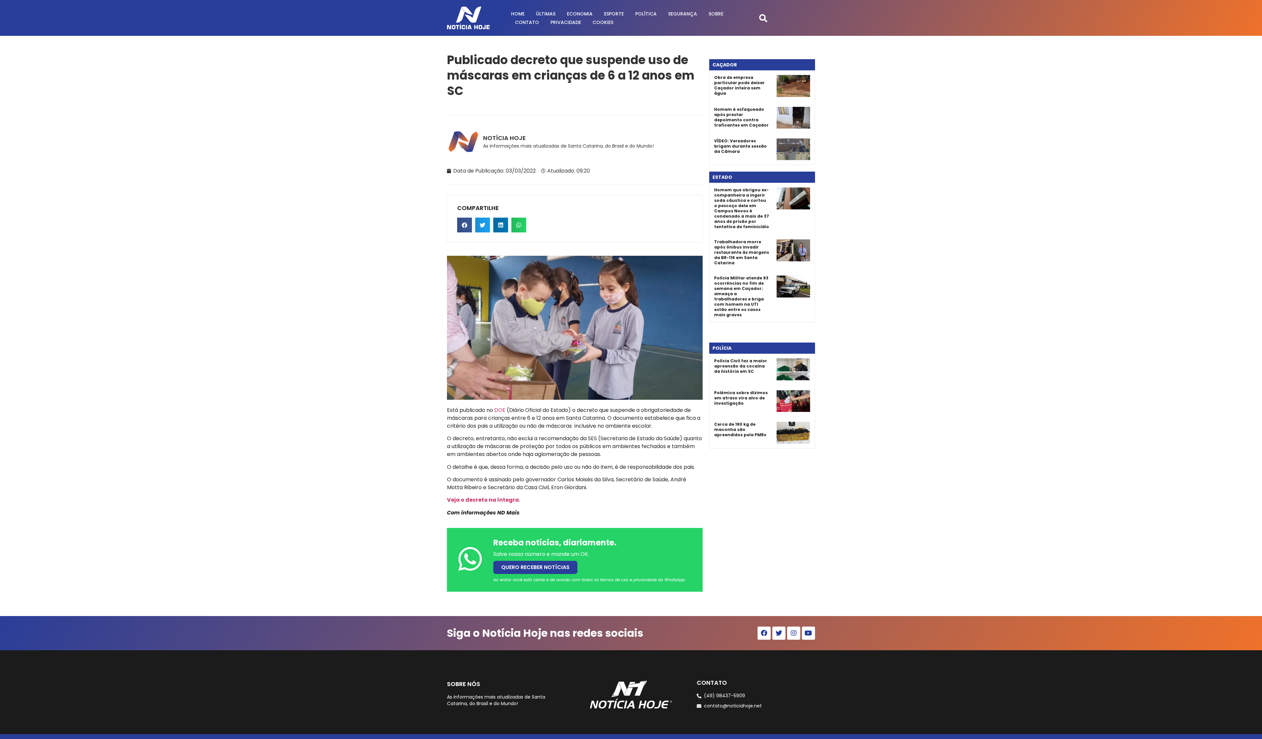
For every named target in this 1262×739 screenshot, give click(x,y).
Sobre (716, 14)
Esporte (614, 14)
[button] (763, 18)
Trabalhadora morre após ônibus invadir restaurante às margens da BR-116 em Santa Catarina (741, 252)
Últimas (545, 14)
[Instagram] (793, 633)
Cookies (603, 22)
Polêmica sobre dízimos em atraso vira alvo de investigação (741, 398)
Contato (527, 22)
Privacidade (565, 22)
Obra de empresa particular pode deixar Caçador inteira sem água (739, 85)
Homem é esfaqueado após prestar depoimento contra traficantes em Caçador (741, 117)
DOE (499, 410)
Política (646, 14)
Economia (580, 14)
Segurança (682, 14)
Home (518, 14)
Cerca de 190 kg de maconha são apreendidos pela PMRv (740, 429)
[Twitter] (778, 633)
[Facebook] (764, 633)
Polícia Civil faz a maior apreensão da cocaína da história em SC (740, 366)
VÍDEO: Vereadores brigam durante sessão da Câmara (740, 146)
